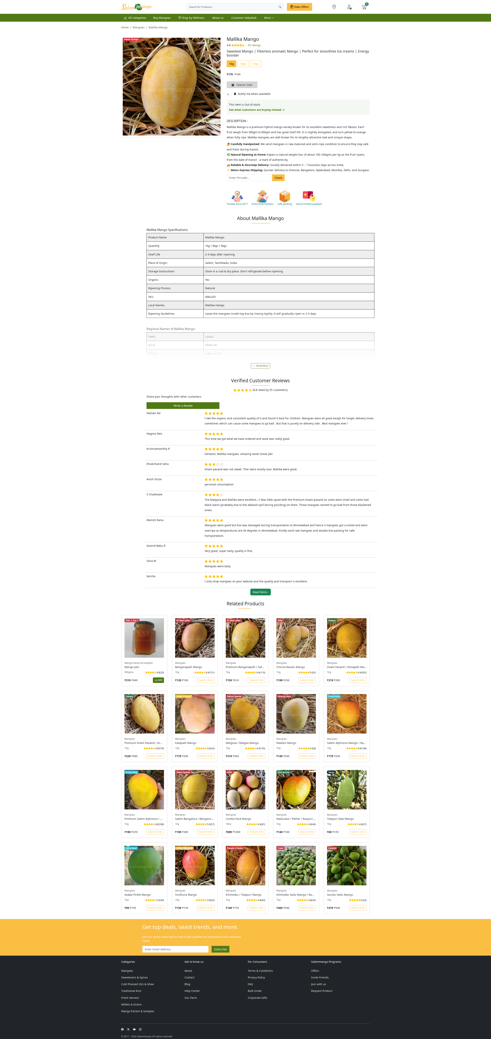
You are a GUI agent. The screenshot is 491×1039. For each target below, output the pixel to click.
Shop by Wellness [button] (192, 18)
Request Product (321, 991)
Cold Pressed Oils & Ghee (137, 984)
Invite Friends (320, 977)
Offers (315, 971)
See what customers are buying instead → (257, 110)
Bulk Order (255, 991)
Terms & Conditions (260, 971)
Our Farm (191, 998)
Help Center (192, 991)
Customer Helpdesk (243, 18)
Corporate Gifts (257, 998)
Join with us (318, 984)
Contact (189, 977)
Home (125, 27)
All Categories (137, 18)
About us (218, 18)
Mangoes (139, 27)
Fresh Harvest (130, 998)
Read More (262, 365)
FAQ (250, 984)
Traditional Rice (131, 991)
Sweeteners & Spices (134, 977)
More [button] (268, 18)
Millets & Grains (131, 1004)
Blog (187, 984)
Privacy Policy (256, 977)
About (188, 971)
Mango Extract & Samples (137, 1011)
